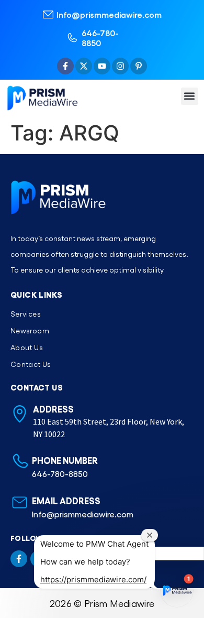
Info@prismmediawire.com (109, 14)
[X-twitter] (83, 66)
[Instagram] (120, 66)
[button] (189, 96)
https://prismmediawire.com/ (93, 579)
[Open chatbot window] (177, 591)
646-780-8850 (100, 38)
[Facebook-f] (65, 66)
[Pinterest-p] (138, 66)
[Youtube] (102, 66)
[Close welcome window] (149, 535)
